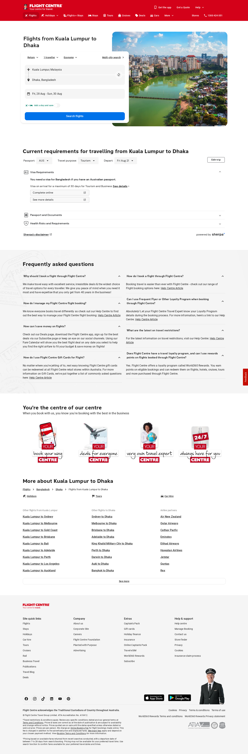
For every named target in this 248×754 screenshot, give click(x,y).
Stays (95, 15)
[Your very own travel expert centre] (149, 443)
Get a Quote (183, 7)
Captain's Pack (132, 623)
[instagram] (34, 698)
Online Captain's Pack (135, 645)
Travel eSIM (130, 650)
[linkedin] (51, 698)
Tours (110, 15)
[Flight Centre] (36, 606)
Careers (77, 634)
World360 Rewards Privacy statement (205, 716)
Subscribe (129, 661)
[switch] (56, 106)
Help (198, 7)
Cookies (179, 650)
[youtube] (60, 698)
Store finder (181, 639)
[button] (124, 581)
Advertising (79, 650)
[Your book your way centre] (48, 443)
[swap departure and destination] (118, 74)
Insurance (129, 639)
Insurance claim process (188, 655)
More (167, 15)
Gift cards (129, 629)
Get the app (164, 7)
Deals (142, 15)
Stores (195, 15)
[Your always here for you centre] (200, 443)
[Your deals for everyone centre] (99, 443)
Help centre (181, 623)
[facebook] (26, 698)
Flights (32, 15)
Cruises (126, 15)
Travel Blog (29, 672)
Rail (25, 655)
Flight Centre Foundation (86, 639)
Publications (29, 666)
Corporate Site (81, 629)
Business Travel (31, 661)
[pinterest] (68, 698)
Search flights (75, 116)
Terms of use (218, 710)
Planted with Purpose (85, 645)
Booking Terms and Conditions (71, 733)
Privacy (179, 645)
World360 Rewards (134, 655)
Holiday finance (132, 634)
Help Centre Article (109, 315)
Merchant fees (94, 731)
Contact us (180, 634)
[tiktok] (43, 698)
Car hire (27, 639)
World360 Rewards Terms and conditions (161, 716)
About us (78, 623)
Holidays (50, 15)
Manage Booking (184, 629)
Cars (156, 15)
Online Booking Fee (80, 728)
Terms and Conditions (33, 722)
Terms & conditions (199, 710)
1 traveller (49, 57)
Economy (69, 57)
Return (31, 57)
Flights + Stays (75, 15)
